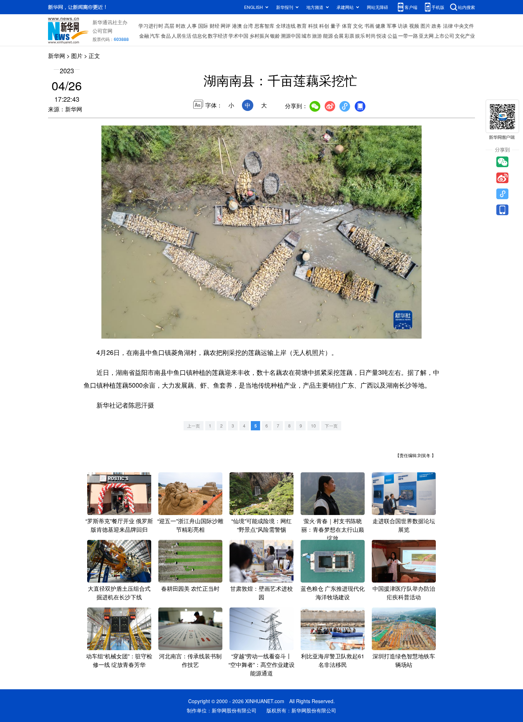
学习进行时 (150, 25)
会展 (339, 35)
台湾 (248, 25)
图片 (425, 25)
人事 (192, 25)
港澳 (237, 25)
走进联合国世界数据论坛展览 (404, 525)
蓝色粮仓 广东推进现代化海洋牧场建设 (333, 592)
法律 (448, 25)
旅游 (317, 35)
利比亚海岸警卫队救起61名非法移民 (332, 660)
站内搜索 (466, 7)
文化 (358, 25)
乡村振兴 (259, 35)
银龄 (275, 35)
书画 (369, 25)
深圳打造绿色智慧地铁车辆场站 (404, 660)
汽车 (155, 35)
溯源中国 (291, 35)
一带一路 (408, 35)
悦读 (381, 35)
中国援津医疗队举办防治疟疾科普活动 (404, 592)
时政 (181, 25)
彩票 (349, 35)
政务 (437, 25)
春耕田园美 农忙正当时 (190, 588)
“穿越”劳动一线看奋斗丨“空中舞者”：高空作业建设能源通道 (261, 664)
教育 (302, 25)
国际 (203, 25)
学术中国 (238, 35)
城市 (306, 35)
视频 (414, 25)
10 (313, 426)
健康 (380, 25)
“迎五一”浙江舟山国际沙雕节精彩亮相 (190, 525)
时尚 (371, 35)
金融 (144, 35)
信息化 (199, 35)
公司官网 (102, 30)
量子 (335, 25)
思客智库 (264, 25)
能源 (328, 35)
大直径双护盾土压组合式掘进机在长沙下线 (119, 592)
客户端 (411, 7)
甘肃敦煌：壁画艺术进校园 (261, 592)
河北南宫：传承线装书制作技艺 (190, 660)
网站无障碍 (377, 7)
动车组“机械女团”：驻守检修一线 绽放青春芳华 (119, 660)
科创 (324, 25)
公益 (392, 35)
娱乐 (360, 35)
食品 (166, 35)
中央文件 (464, 25)
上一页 (193, 426)
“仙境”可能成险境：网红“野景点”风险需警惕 (261, 525)
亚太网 (426, 35)
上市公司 (444, 35)
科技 (313, 25)
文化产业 (465, 35)
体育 (347, 25)
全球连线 (286, 25)
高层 (169, 25)
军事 (392, 25)
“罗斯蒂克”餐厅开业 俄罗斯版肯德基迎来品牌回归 (119, 525)
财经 (215, 25)
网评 (226, 25)
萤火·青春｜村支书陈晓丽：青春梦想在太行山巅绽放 (332, 529)
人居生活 (181, 35)
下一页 (331, 426)
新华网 (56, 56)
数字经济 (218, 35)
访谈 (403, 25)
